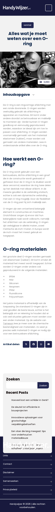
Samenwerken (10, 481)
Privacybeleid (10, 489)
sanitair (27, 25)
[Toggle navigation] (48, 8)
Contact (7, 463)
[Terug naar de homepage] (17, 8)
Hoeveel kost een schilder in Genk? (29, 400)
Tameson (8, 323)
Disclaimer (8, 472)
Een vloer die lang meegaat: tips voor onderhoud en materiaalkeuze (28, 435)
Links (5, 455)
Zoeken (13, 379)
